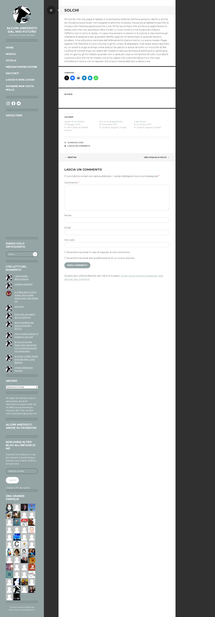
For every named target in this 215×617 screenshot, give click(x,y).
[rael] (16, 544)
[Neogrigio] (24, 581)
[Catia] (16, 507)
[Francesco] (31, 544)
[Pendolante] (31, 567)
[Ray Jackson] (16, 559)
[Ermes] (9, 544)
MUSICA (11, 54)
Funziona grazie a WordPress (22, 607)
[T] (9, 514)
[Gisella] (9, 567)
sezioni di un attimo (74, 121)
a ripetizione (140, 121)
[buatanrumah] (16, 529)
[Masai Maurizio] (31, 514)
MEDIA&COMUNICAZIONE (21, 67)
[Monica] (16, 552)
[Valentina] (31, 522)
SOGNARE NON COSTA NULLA (20, 88)
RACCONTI (12, 73)
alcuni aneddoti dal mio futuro (22, 29)
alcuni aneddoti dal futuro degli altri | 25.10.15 (23, 325)
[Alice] (16, 596)
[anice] (16, 522)
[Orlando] (31, 537)
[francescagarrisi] (9, 507)
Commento (71, 182)
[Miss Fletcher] (31, 507)
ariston (72, 157)
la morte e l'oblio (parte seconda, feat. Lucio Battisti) (26, 359)
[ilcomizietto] (31, 529)
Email (67, 227)
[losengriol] (24, 544)
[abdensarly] (31, 552)
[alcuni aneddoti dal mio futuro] (22, 14)
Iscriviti (12, 480)
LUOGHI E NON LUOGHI (20, 79)
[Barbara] (9, 596)
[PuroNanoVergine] (9, 529)
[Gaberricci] (31, 574)
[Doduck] (9, 552)
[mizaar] (16, 581)
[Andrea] (9, 537)
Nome (68, 215)
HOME (9, 47)
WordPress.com (28, 610)
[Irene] (9, 522)
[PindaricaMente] (9, 574)
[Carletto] (24, 529)
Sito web (69, 240)
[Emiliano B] (31, 581)
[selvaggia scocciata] (31, 589)
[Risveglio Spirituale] (16, 574)
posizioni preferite (23, 284)
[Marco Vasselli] (24, 559)
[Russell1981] (16, 514)
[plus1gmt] (16, 589)
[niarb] (24, 522)
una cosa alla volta (155, 157)
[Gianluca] (16, 567)
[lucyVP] (24, 552)
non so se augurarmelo (111, 121)
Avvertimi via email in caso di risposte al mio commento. (98, 252)
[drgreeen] (31, 559)
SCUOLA (11, 60)
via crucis (19, 306)
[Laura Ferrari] (9, 581)
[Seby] (24, 537)
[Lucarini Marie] (16, 537)
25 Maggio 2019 (75, 142)
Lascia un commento (79, 146)
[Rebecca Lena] (24, 507)
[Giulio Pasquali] (24, 589)
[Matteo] (24, 574)
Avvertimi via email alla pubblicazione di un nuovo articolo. (101, 258)
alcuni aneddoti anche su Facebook (21, 426)
